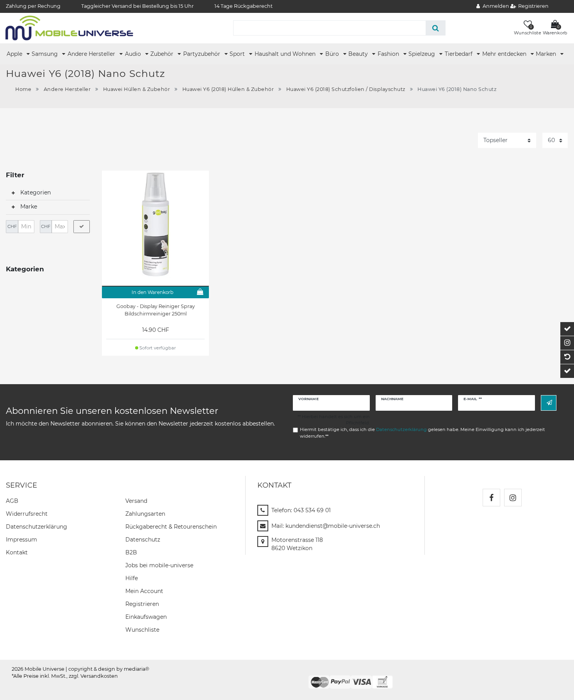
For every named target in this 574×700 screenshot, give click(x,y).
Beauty (358, 53)
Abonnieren (548, 402)
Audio (134, 53)
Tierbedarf (459, 53)
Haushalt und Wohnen (286, 53)
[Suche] (436, 28)
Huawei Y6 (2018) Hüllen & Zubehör (228, 89)
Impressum (21, 539)
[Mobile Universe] (69, 27)
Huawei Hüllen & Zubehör (136, 89)
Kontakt (17, 552)
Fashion (389, 53)
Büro (332, 53)
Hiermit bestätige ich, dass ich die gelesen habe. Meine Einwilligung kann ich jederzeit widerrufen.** (422, 433)
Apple (15, 53)
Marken (547, 53)
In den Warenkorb (152, 292)
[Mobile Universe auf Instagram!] (512, 497)
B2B (131, 552)
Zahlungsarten (145, 513)
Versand (136, 500)
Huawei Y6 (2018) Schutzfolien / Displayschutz (345, 89)
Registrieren (142, 603)
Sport (238, 53)
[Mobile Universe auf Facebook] (491, 497)
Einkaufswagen (146, 616)
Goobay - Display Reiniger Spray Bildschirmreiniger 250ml (155, 310)
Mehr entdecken (505, 53)
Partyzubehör (202, 53)
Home (23, 89)
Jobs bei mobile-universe (159, 565)
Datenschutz (142, 539)
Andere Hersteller (92, 53)
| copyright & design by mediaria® (107, 669)
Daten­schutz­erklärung (36, 526)
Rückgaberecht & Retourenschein (171, 526)
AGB (12, 500)
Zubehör (162, 53)
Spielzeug (422, 53)
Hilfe (131, 578)
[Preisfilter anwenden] (81, 226)
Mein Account (144, 591)
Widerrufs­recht (27, 513)
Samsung (45, 53)
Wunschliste (142, 629)
